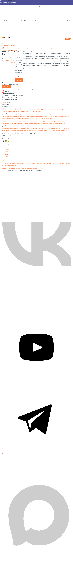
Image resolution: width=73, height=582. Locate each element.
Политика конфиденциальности (22, 168)
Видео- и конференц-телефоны (33, 48)
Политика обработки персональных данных (11, 163)
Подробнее (2, 4)
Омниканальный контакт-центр (9, 114)
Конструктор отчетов (65, 114)
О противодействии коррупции (36, 168)
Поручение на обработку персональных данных (31, 167)
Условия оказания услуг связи (8, 168)
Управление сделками (37, 116)
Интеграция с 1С (42, 118)
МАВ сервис (34, 108)
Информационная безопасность (19, 128)
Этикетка (29, 108)
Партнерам (7, 146)
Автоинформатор (10, 111)
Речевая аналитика (17, 121)
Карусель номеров (41, 108)
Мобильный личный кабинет (21, 109)
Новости (6, 147)
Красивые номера (38, 128)
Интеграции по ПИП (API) (30, 118)
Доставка (7, 149)
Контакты (7, 154)
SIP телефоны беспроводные (21, 48)
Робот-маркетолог (24, 125)
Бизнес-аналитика (50, 121)
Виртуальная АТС (6, 108)
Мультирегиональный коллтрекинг (35, 125)
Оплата (6, 151)
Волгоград (6, 20)
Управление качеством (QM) (39, 121)
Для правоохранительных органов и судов (50, 167)
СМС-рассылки (44, 109)
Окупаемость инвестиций (59, 123)
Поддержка (33, 20)
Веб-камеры (41, 130)
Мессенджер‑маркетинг (7, 125)
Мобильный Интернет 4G (37, 132)
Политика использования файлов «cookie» (11, 167)
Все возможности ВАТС (37, 111)
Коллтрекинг (5, 123)
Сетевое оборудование (62, 130)
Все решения (13, 130)
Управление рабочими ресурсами (19, 116)
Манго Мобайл (61, 109)
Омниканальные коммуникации (31, 114)
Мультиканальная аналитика (14, 123)
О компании (7, 152)
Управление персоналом (43, 114)
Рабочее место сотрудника (55, 114)
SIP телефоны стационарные (8, 48)
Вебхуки (37, 118)
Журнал (6, 156)
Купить (67, 38)
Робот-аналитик (16, 125)
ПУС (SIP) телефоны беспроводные (19, 132)
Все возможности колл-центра (12, 118)
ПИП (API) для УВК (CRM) (47, 116)
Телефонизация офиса (7, 128)
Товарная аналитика (43, 123)
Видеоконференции (62, 108)
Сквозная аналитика (34, 123)
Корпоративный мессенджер (51, 108)
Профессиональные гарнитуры (58, 48)
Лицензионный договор (46, 163)
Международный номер (47, 128)
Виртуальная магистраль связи (34, 109)
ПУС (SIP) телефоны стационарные (30, 130)
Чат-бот (11, 121)
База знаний (29, 116)
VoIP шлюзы (29, 132)
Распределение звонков (53, 109)
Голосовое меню (11, 109)
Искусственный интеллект (27, 121)
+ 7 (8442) (24, 20)
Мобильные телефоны (12, 50)
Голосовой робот (6, 121)
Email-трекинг (51, 123)
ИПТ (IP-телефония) (14, 108)
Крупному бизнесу (30, 128)
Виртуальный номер (22, 108)
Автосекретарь (17, 111)
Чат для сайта (56, 116)
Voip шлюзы (43, 48)
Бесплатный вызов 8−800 (57, 128)
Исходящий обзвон (20, 114)
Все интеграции (49, 118)
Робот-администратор (7, 116)
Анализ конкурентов (25, 123)
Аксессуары (48, 48)
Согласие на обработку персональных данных (31, 163)
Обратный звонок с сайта (26, 111)
